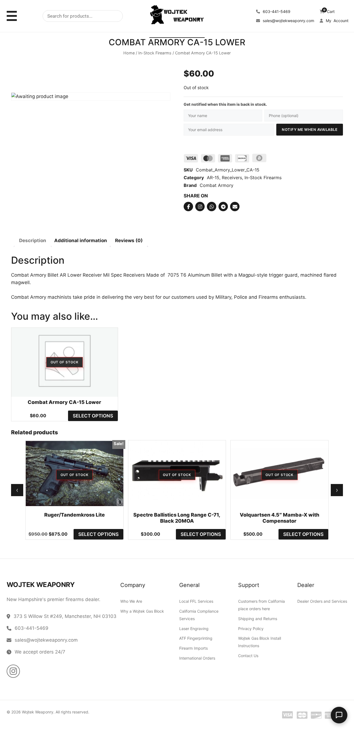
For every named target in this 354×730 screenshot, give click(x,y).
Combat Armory (216, 185)
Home (129, 53)
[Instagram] (200, 206)
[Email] (235, 206)
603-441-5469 (276, 11)
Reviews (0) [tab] (129, 240)
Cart (329, 11)
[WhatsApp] (211, 206)
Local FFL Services (196, 601)
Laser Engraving (194, 628)
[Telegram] (223, 206)
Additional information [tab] (80, 240)
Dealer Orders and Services (322, 601)
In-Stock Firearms (154, 53)
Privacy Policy (251, 628)
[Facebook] (188, 206)
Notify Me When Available (309, 129)
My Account (336, 20)
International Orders (197, 658)
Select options (93, 416)
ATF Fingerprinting (195, 638)
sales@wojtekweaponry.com (288, 20)
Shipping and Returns (257, 618)
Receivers (232, 177)
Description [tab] (32, 240)
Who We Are (131, 601)
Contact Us (248, 655)
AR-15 (213, 177)
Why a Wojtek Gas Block (142, 611)
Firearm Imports (193, 648)
